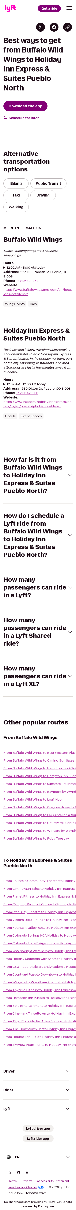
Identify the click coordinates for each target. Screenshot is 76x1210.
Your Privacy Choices (22, 1187)
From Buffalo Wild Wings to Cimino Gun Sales (38, 760)
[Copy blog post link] (67, 27)
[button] (69, 8)
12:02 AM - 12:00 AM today (26, 384)
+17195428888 (27, 393)
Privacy (27, 1181)
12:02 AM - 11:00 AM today (26, 267)
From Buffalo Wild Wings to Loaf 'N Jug (33, 799)
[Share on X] (40, 27)
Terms (12, 1181)
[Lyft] (10, 8)
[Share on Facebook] (54, 27)
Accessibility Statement (53, 1181)
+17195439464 (27, 281)
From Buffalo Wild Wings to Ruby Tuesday (36, 838)
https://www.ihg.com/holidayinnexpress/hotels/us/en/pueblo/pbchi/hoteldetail (37, 404)
